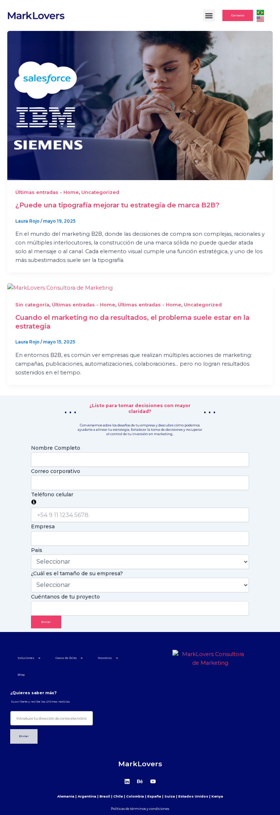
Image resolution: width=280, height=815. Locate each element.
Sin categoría (32, 304)
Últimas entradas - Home (47, 192)
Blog (21, 674)
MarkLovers (140, 763)
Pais (36, 550)
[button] (209, 15)
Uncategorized (100, 192)
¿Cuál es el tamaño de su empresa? (77, 573)
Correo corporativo (55, 471)
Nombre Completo (55, 448)
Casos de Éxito (66, 658)
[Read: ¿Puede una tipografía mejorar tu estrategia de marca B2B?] (140, 105)
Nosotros (105, 658)
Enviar (46, 622)
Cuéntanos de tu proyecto (65, 596)
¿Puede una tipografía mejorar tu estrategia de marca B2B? (117, 205)
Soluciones (26, 658)
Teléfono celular (52, 494)
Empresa (43, 526)
